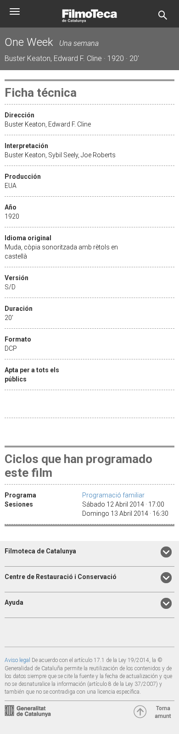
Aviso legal (17, 660)
